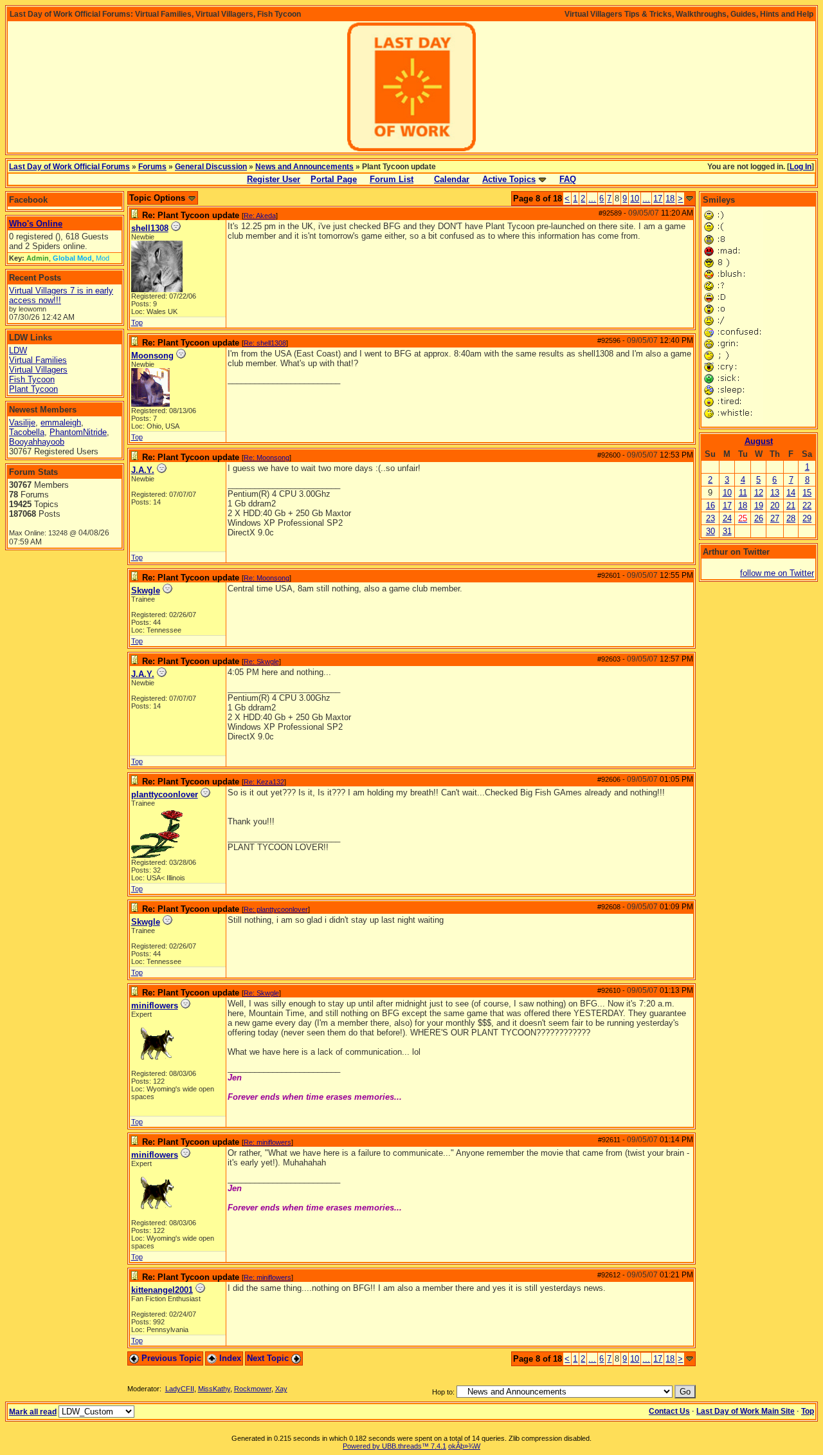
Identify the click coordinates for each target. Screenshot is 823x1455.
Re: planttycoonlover (276, 909)
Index (229, 1358)
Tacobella (26, 432)
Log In (800, 166)
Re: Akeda (260, 215)
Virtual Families (38, 360)
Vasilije (22, 422)
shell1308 (149, 228)
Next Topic (269, 1358)
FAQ (567, 179)
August (759, 441)
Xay (281, 1389)
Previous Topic (170, 1358)
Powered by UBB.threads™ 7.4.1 (394, 1446)
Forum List (391, 179)
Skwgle (145, 590)
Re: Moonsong (266, 457)
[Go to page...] (689, 198)
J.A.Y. (142, 470)
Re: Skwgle (261, 661)
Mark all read (33, 1411)
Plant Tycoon (33, 389)
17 (657, 198)
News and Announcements (304, 166)
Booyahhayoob (36, 442)
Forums (152, 166)
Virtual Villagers (38, 370)
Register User (273, 179)
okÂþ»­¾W (464, 1446)
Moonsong (152, 355)
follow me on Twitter (777, 573)
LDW (18, 350)
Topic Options (158, 198)
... (592, 198)
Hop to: (443, 1392)
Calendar (451, 179)
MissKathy (214, 1389)
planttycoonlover (164, 794)
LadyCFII (179, 1389)
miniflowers (154, 1005)
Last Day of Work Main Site (745, 1411)
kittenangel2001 (162, 1290)
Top (137, 322)
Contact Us (669, 1411)
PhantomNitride (78, 432)
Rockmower (252, 1389)
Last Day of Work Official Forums (69, 166)
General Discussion (211, 166)
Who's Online (35, 223)
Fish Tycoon (32, 379)
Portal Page (334, 179)
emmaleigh (61, 422)
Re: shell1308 (265, 343)
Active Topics (509, 179)
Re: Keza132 (264, 782)
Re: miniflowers (267, 1142)
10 (634, 198)
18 (669, 198)
